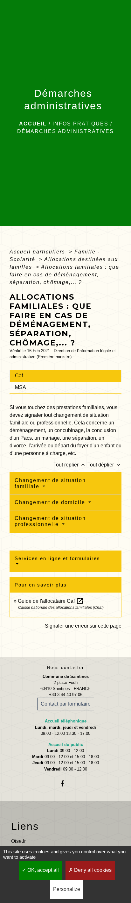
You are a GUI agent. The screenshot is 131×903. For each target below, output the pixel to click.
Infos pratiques (80, 123)
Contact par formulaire (66, 704)
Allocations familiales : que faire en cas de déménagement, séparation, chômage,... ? (64, 274)
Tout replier (69, 464)
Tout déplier (104, 464)
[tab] (65, 376)
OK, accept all (42, 870)
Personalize (66, 889)
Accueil (33, 123)
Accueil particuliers (38, 251)
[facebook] (65, 783)
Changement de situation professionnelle (50, 521)
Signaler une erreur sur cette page (83, 626)
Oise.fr (18, 841)
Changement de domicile (51, 502)
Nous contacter (65, 667)
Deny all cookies (92, 870)
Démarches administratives (65, 131)
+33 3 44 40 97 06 (65, 694)
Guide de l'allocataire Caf (51, 601)
